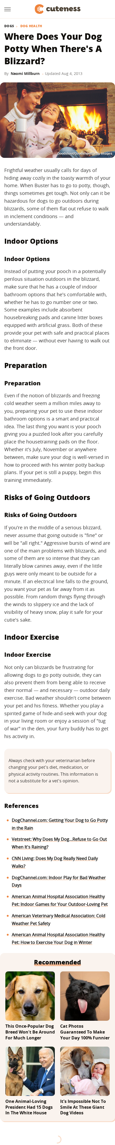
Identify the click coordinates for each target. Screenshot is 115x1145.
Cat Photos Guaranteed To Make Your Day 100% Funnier (85, 1031)
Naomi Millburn (25, 73)
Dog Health (31, 26)
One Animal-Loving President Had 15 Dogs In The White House (29, 1107)
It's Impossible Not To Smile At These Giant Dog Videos (83, 1107)
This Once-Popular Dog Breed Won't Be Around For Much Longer (30, 1031)
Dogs (9, 26)
